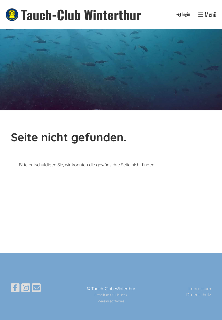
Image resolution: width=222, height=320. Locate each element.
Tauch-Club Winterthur (81, 14)
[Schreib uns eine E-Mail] (36, 288)
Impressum (199, 288)
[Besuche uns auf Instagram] (25, 288)
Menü (210, 14)
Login (186, 14)
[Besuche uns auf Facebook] (15, 288)
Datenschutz (198, 294)
